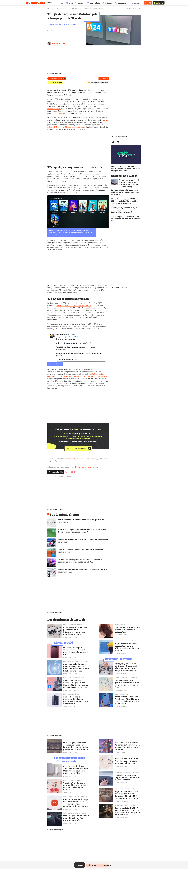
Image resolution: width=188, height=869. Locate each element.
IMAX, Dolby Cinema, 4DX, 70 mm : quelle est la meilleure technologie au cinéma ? (124, 210)
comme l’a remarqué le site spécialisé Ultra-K (73, 305)
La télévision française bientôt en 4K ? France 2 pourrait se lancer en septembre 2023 (80, 560)
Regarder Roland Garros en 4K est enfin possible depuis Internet (80, 550)
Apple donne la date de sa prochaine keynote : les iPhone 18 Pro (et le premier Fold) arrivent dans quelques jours (76, 667)
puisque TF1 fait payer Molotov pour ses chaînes (66, 127)
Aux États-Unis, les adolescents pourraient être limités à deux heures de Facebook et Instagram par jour (75, 683)
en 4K (60, 99)
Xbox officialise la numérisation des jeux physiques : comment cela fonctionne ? (75, 700)
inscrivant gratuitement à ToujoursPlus (82, 459)
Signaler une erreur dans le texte (87, 467)
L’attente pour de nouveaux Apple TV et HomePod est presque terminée (76, 818)
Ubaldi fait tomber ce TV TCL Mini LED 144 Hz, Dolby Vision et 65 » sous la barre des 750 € (125, 201)
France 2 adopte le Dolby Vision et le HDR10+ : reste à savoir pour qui (82, 570)
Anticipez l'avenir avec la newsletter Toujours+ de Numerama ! (81, 520)
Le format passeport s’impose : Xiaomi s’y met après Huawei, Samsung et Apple (75, 650)
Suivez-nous (104, 78)
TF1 (50, 476)
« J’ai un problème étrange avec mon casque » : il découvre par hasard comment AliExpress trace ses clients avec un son (75, 802)
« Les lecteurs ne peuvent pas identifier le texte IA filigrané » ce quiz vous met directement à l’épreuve (75, 630)
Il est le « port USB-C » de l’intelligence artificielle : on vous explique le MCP (126, 761)
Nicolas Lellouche (58, 43)
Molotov (105, 120)
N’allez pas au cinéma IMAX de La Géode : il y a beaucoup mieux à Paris (125, 218)
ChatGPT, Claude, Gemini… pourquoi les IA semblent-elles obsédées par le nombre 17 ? (75, 786)
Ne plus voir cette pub (55, 73)
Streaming (70, 476)
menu (49, 3)
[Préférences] (150, 3)
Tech (128, 9)
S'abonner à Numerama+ (76, 449)
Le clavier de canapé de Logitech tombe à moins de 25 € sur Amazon (127, 777)
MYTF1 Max (57, 113)
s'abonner (159, 3)
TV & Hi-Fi (137, 9)
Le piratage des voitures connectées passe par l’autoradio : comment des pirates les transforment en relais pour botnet (76, 745)
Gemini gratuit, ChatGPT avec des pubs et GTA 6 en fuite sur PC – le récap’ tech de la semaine (127, 811)
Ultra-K (57, 364)
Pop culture (59, 476)
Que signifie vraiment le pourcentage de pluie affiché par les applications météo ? (127, 647)
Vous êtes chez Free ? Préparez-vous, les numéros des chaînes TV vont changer (129, 183)
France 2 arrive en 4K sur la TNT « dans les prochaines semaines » (83, 540)
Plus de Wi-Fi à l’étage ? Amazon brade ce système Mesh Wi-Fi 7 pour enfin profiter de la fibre (75, 769)
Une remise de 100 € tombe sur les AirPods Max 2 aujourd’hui (127, 629)
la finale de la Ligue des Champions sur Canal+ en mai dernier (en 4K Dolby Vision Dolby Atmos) (77, 375)
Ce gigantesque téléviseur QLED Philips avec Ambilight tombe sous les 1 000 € (125, 192)
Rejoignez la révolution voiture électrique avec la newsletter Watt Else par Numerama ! (125, 168)
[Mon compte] (146, 3)
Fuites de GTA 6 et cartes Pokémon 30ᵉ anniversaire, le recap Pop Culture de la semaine (127, 745)
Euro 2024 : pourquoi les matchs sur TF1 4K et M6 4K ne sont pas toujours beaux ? (82, 530)
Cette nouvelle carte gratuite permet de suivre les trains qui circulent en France (127, 683)
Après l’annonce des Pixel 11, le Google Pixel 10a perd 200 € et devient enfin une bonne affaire (127, 700)
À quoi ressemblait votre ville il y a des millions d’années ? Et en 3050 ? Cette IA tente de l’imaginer (127, 794)
